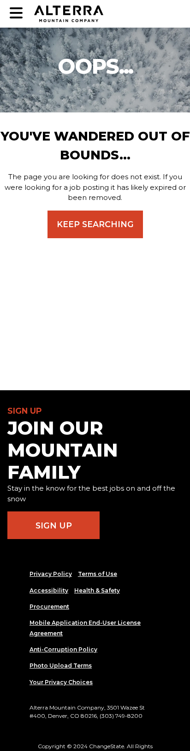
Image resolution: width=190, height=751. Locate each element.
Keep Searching (95, 224)
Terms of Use (97, 573)
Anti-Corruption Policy (63, 649)
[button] (16, 13)
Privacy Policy (51, 573)
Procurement (49, 606)
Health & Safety (97, 590)
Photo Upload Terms (61, 665)
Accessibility (49, 590)
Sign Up (54, 525)
